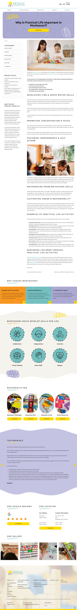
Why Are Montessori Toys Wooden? (34, 272)
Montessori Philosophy (22, 584)
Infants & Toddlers (8, 48)
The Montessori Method (24, 10)
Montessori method (36, 72)
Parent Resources (40, 10)
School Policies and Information (40, 584)
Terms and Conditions (11, 596)
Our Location (67, 10)
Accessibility (9, 591)
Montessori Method (8, 55)
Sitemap (8, 593)
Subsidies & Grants (38, 586)
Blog (8, 589)
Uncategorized (7, 66)
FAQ (8, 588)
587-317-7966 (64, 4)
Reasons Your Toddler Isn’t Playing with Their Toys (64, 272)
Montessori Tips (8, 59)
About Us (9, 10)
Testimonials (9, 586)
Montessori (7, 51)
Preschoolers (7, 62)
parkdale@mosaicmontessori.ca (61, 519)
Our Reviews (18, 523)
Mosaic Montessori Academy (34, 257)
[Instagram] (46, 605)
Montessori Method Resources (24, 588)
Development (20, 586)
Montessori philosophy (52, 74)
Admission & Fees (37, 583)
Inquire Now (54, 10)
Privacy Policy (10, 594)
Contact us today (33, 262)
